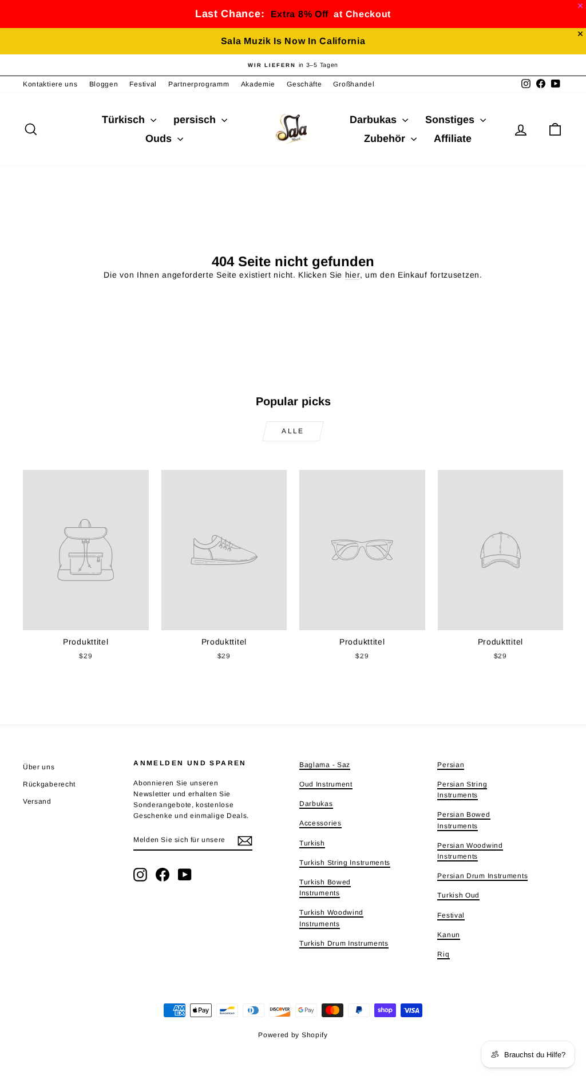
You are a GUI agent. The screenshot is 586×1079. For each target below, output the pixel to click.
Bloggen (103, 84)
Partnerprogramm (198, 84)
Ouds (160, 138)
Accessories (320, 823)
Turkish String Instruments (344, 863)
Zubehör (386, 138)
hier (352, 274)
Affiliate (453, 138)
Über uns (39, 767)
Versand (37, 801)
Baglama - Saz (324, 765)
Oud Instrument (326, 784)
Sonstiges (451, 119)
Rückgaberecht (49, 784)
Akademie (258, 84)
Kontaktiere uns (50, 84)
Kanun (448, 935)
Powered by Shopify (293, 1035)
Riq (443, 954)
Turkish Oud (458, 895)
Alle (293, 431)
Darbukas (374, 119)
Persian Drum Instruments (482, 876)
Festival (143, 84)
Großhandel (353, 84)
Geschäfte (304, 84)
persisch (196, 119)
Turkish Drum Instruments (344, 943)
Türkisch (125, 119)
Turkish (312, 843)
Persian (450, 765)
